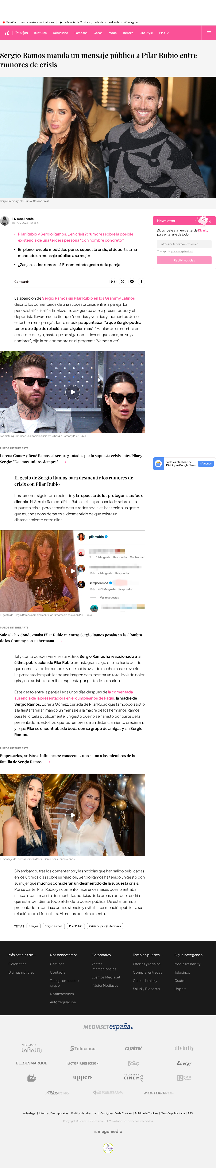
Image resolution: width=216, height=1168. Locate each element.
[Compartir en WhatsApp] (113, 282)
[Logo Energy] (184, 1063)
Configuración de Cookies (116, 1113)
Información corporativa (53, 1113)
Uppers (180, 988)
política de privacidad (182, 251)
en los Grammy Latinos (88, 298)
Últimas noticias (21, 972)
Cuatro (180, 980)
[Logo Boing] (133, 1063)
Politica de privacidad (84, 1113)
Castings (57, 964)
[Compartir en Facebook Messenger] (132, 282)
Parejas (21, 33)
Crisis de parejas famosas (105, 926)
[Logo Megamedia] (110, 1131)
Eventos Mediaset (106, 977)
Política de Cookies (146, 1113)
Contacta (57, 972)
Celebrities (17, 964)
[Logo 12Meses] (184, 1078)
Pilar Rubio (76, 926)
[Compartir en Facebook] (141, 282)
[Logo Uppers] (82, 1078)
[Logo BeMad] (31, 1078)
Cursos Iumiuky (145, 980)
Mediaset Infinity (187, 964)
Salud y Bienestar (146, 988)
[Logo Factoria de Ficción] (83, 1063)
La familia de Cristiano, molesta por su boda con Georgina (100, 22)
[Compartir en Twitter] (122, 282)
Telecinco (182, 972)
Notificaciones (62, 994)
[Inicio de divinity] (7, 33)
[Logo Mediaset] (108, 1029)
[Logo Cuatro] (133, 1048)
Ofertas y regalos (147, 964)
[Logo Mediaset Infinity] (32, 1048)
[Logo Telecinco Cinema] (133, 1078)
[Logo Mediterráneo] (159, 1092)
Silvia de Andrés (23, 218)
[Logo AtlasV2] (57, 1093)
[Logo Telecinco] (82, 1048)
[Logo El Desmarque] (31, 1063)
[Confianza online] (108, 1152)
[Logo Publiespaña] (108, 1092)
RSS (190, 1113)
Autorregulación (63, 1002)
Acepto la (176, 251)
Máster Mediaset (105, 985)
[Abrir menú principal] (209, 33)
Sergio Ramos (53, 926)
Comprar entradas (147, 972)
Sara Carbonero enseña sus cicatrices (30, 22)
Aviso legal (29, 1113)
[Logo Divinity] (184, 1048)
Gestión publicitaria (173, 1113)
